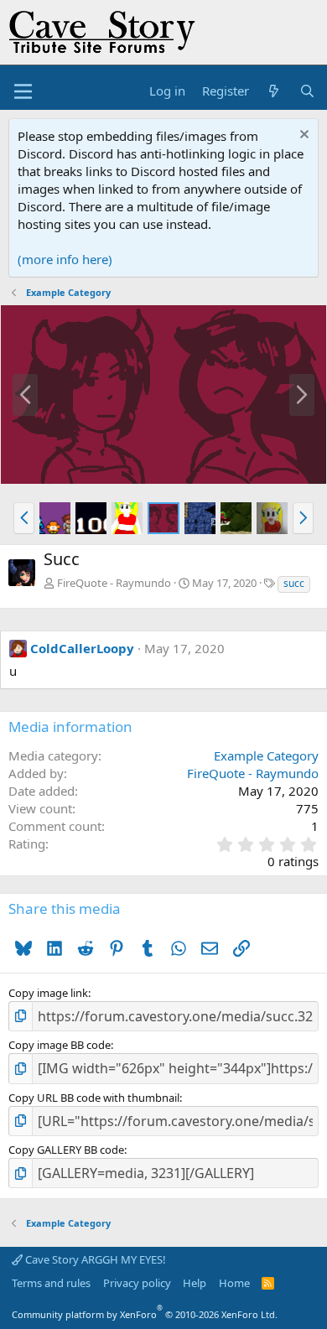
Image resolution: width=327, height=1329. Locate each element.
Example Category (266, 755)
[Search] (307, 90)
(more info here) (65, 259)
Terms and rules (51, 1282)
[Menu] (23, 91)
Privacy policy (137, 1282)
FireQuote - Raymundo (114, 582)
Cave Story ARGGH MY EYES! (94, 1259)
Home (234, 1282)
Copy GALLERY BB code (66, 1149)
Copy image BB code (59, 1044)
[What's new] (273, 90)
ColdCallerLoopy (82, 648)
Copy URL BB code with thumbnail (93, 1097)
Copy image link (48, 992)
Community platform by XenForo (145, 1314)
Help (194, 1282)
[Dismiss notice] (302, 136)
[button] (23, 518)
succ (293, 583)
